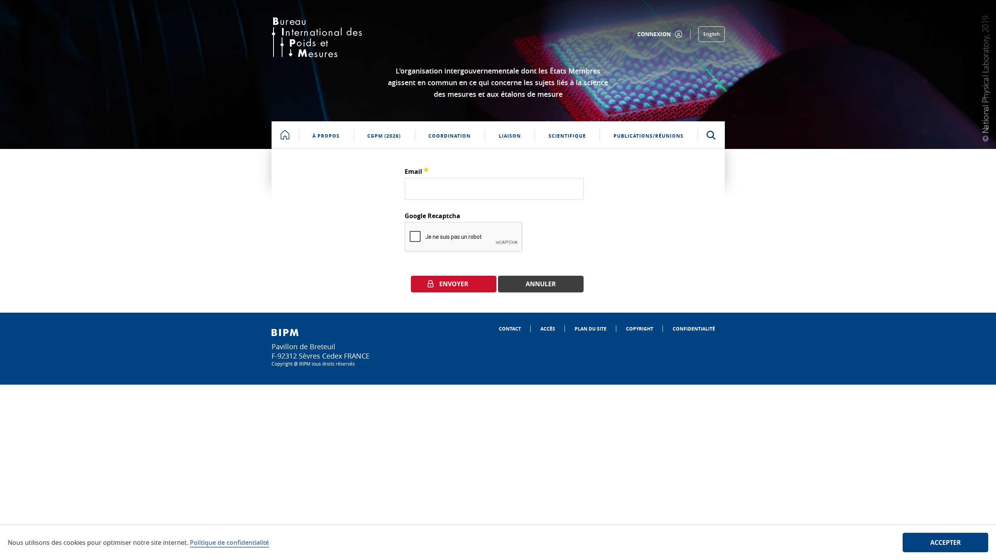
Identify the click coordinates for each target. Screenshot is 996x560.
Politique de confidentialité (229, 542)
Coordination (449, 136)
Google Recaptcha (432, 216)
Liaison (510, 136)
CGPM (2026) (384, 136)
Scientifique (567, 136)
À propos (326, 136)
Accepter (945, 542)
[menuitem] (510, 329)
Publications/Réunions (649, 136)
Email (416, 170)
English (711, 34)
